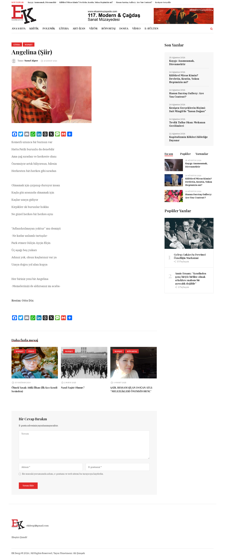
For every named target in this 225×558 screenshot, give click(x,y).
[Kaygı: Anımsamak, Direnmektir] (174, 164)
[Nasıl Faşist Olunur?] (84, 362)
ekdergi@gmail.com (37, 525)
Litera (16, 44)
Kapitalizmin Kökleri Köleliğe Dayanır (188, 138)
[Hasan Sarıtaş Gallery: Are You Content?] (174, 195)
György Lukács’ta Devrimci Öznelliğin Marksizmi (190, 256)
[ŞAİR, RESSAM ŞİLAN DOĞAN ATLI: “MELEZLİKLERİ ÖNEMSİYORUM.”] (133, 362)
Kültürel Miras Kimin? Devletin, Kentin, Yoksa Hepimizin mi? (73, 2)
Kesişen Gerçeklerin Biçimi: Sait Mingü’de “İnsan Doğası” (168, 2)
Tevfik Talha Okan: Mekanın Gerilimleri (187, 124)
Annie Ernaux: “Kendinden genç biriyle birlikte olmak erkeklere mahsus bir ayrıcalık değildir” (190, 278)
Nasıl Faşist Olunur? (72, 387)
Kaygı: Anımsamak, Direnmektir (29, 2)
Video (31, 351)
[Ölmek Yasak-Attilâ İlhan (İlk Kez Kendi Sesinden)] (34, 362)
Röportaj (132, 351)
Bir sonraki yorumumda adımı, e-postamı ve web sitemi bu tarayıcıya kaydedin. (62, 474)
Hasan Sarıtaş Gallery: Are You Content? (121, 2)
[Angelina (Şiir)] (51, 94)
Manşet (28, 44)
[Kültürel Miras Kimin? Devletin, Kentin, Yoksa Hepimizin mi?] (174, 180)
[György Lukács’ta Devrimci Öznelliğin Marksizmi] (189, 233)
